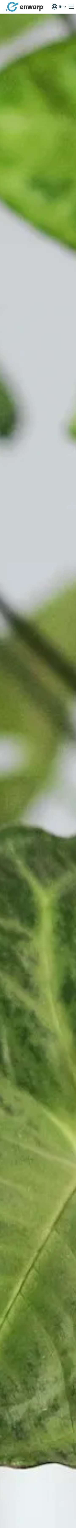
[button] (58, 6)
